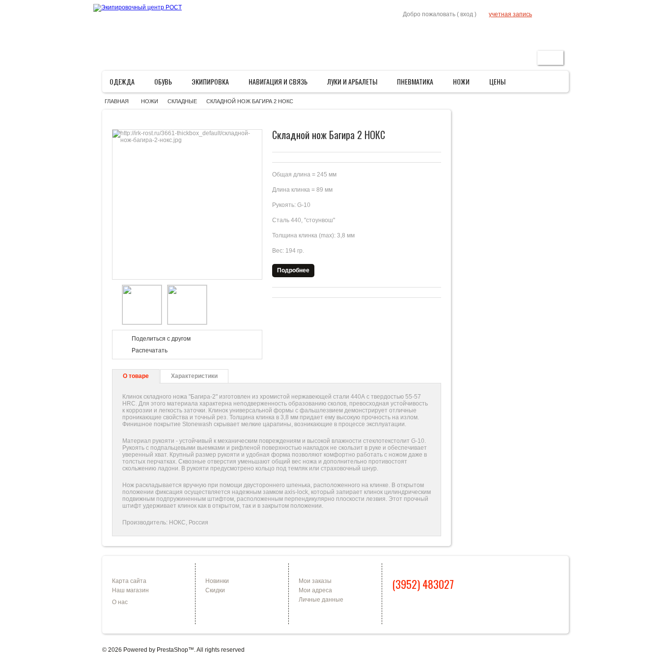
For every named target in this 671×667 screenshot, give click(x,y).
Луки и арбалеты (355, 84)
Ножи (464, 84)
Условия (520, 33)
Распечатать (150, 350)
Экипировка (213, 84)
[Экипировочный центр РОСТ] (137, 8)
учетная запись (510, 14)
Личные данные (321, 599)
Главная (465, 33)
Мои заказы (315, 581)
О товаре (136, 376)
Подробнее (293, 270)
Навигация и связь (281, 84)
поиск (550, 58)
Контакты (553, 33)
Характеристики (194, 376)
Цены (497, 81)
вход (466, 14)
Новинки (217, 581)
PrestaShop (172, 649)
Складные (182, 101)
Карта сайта (129, 581)
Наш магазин (130, 590)
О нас (120, 602)
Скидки (215, 590)
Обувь (166, 84)
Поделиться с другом (161, 338)
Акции (493, 33)
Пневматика (418, 84)
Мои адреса (315, 590)
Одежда (125, 84)
